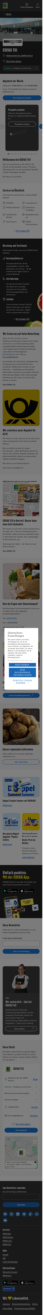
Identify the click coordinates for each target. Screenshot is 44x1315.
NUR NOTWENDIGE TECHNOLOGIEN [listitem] (22, 672)
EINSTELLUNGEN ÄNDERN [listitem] (22, 681)
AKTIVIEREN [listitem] (22, 665)
